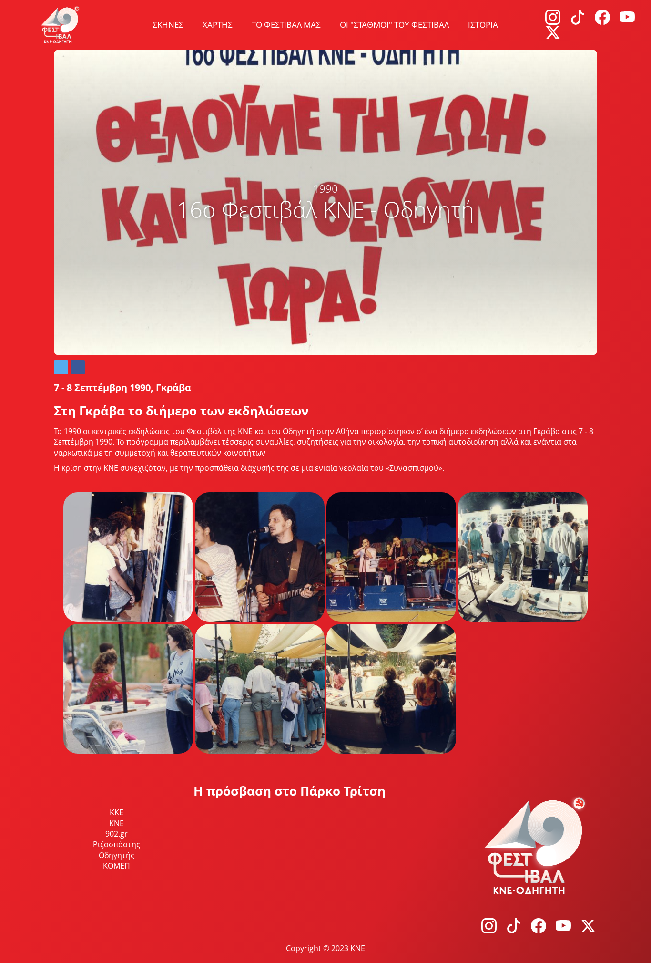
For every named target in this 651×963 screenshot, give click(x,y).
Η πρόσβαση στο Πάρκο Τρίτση (289, 790)
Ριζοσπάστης (116, 844)
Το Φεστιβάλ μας (286, 24)
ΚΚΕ (116, 812)
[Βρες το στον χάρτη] (325, 874)
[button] (61, 367)
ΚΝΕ (116, 823)
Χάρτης (218, 24)
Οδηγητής (116, 855)
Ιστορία (483, 24)
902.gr (116, 833)
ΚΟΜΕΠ (116, 865)
